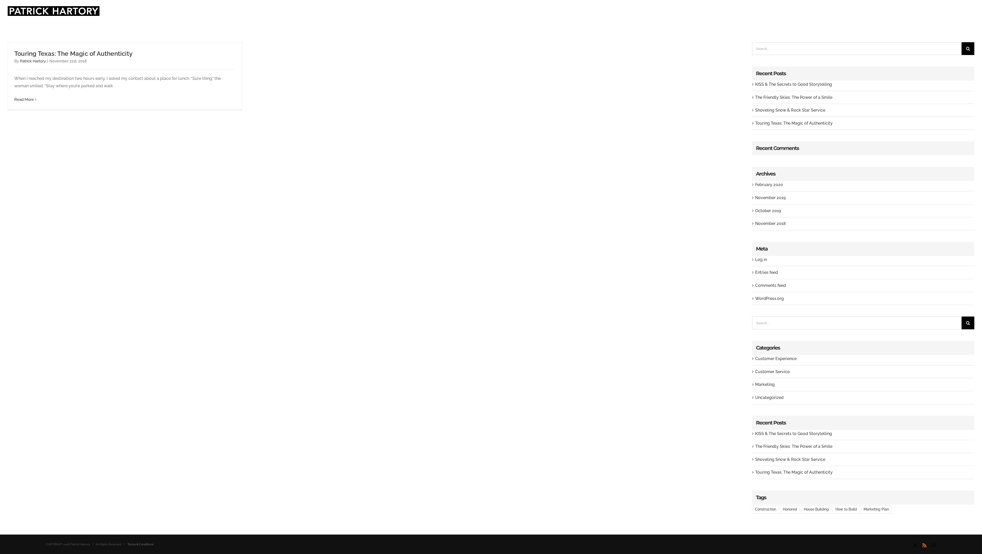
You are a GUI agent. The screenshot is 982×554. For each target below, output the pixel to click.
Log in (761, 259)
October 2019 (768, 210)
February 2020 (769, 184)
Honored (790, 509)
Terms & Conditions (140, 544)
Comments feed (770, 285)
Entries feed (766, 272)
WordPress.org (769, 298)
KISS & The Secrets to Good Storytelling (793, 84)
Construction (765, 509)
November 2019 (770, 197)
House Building (816, 509)
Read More (24, 99)
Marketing (765, 384)
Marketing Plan (876, 509)
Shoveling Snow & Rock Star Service (790, 110)
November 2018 (770, 223)
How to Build (846, 509)
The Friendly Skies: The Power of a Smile (793, 97)
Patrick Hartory (33, 61)
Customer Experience (776, 358)
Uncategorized (769, 397)
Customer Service (772, 371)
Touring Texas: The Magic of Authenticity (73, 53)
